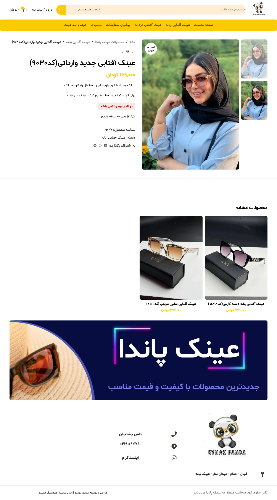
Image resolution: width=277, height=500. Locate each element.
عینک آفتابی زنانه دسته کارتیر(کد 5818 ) (236, 304)
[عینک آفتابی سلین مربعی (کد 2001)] (171, 258)
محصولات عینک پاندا (109, 42)
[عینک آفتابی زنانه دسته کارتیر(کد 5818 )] (236, 258)
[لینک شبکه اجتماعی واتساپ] (100, 146)
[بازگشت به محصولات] (127, 52)
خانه (132, 42)
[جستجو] (61, 10)
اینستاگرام (130, 458)
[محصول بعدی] (122, 52)
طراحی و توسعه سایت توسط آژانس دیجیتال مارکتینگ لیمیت (73, 493)
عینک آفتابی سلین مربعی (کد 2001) (171, 304)
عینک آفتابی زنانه (78, 42)
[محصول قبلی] (132, 52)
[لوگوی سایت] (258, 9)
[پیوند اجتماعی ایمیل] (106, 146)
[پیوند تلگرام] (95, 146)
